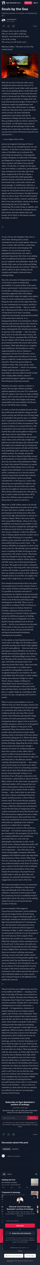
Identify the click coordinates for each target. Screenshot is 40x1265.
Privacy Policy (23, 1242)
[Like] (4, 26)
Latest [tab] (9, 1174)
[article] (20, 1184)
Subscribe (28, 3)
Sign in (35, 3)
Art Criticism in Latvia (9, 1182)
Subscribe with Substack (21, 1233)
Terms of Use (30, 1122)
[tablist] (10, 1149)
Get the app (30, 1256)
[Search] (36, 1174)
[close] (34, 1197)
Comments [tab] (6, 1149)
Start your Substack (15, 1256)
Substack (10, 1261)
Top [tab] (4, 1174)
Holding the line (8, 1180)
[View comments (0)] (9, 26)
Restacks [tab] (15, 1149)
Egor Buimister (11, 19)
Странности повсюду (11, 1192)
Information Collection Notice (21, 1124)
